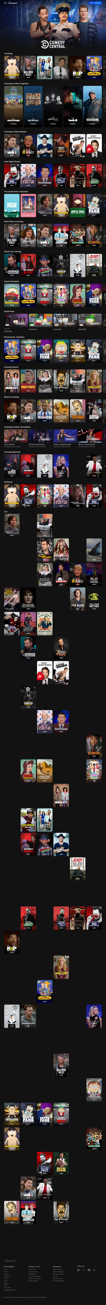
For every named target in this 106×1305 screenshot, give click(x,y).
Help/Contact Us (57, 1269)
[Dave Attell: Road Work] (94, 721)
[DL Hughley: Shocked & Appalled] (12, 721)
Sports (6, 1281)
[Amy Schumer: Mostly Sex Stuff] (61, 550)
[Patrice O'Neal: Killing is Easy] (77, 1041)
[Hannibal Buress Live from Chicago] (94, 795)
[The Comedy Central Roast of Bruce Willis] (77, 648)
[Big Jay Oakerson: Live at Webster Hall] (94, 574)
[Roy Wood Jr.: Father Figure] (12, 1090)
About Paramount (58, 1278)
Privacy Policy (32, 1274)
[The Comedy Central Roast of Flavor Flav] (28, 672)
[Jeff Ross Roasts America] (77, 844)
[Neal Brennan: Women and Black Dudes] (44, 1016)
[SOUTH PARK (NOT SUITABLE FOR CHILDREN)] (44, 1114)
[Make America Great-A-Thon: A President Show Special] (77, 967)
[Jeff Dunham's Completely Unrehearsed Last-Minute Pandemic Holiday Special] (44, 844)
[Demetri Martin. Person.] (28, 746)
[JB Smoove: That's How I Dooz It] (77, 820)
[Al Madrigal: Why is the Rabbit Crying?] (61, 525)
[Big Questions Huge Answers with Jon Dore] (12, 599)
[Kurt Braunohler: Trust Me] (77, 942)
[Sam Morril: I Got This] (77, 1114)
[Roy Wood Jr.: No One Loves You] (44, 1090)
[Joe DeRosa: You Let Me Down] (12, 893)
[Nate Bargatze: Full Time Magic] (12, 1016)
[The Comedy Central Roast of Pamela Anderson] (77, 672)
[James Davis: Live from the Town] (94, 820)
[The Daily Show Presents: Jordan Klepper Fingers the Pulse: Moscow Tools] (77, 918)
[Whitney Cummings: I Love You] (94, 1212)
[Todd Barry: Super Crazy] (12, 1188)
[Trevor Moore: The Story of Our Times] (77, 1188)
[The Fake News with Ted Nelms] (28, 795)
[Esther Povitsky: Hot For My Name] (77, 771)
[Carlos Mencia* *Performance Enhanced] (12, 623)
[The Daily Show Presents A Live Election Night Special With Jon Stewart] (44, 721)
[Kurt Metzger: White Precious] (94, 942)
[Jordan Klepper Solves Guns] (12, 918)
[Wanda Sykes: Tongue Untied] (77, 1212)
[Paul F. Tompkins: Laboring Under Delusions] (94, 1041)
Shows (6, 1271)
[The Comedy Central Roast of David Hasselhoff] (12, 672)
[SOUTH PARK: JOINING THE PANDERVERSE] (28, 1114)
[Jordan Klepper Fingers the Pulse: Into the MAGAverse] (61, 918)
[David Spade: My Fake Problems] (12, 746)
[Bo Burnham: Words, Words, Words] (28, 599)
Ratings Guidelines (58, 1274)
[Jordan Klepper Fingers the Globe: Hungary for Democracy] (28, 918)
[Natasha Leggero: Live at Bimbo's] (94, 991)
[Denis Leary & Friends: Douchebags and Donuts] (61, 746)
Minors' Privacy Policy (35, 1278)
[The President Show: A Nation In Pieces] (44, 1065)
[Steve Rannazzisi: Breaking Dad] (28, 1139)
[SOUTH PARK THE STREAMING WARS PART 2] (12, 1114)
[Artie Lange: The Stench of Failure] (28, 574)
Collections (7, 1276)
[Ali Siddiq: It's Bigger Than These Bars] (77, 525)
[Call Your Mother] (94, 599)
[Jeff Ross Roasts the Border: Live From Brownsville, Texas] (28, 869)
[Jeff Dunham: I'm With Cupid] (28, 844)
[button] (5, 3)
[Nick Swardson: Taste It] (77, 1016)
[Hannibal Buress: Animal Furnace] (77, 795)
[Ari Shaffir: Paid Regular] (12, 574)
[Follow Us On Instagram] (94, 1270)
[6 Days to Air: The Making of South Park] (12, 525)
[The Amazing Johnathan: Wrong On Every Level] (94, 525)
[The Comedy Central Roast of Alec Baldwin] (44, 648)
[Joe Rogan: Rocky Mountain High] (44, 893)
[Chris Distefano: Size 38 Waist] (77, 623)
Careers (55, 1276)
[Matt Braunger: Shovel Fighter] (12, 991)
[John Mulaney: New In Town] (61, 893)
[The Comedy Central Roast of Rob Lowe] (94, 672)
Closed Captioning (58, 1271)
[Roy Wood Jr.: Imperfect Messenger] (28, 1090)
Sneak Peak (7, 1287)
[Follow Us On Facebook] (78, 1270)
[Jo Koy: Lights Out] (94, 869)
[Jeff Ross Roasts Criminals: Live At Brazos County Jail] (12, 869)
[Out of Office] (44, 1041)
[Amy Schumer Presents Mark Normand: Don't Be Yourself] (12, 550)
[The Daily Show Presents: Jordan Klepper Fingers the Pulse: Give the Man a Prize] (44, 1163)
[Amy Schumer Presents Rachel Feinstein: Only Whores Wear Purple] (28, 550)
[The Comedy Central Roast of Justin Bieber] (61, 672)
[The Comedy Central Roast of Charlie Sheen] (94, 648)
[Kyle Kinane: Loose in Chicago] (28, 967)
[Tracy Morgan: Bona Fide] (44, 1188)
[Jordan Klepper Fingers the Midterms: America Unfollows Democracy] (44, 918)
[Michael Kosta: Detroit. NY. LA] (28, 991)
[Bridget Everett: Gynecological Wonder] (44, 599)
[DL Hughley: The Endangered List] (28, 721)
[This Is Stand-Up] (77, 1163)
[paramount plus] (12, 3)
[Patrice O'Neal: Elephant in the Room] (61, 1041)
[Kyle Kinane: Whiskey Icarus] (44, 967)
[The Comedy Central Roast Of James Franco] (44, 672)
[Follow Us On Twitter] (83, 1270)
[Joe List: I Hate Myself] (28, 893)
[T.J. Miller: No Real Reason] (77, 1139)
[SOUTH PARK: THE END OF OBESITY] (61, 1114)
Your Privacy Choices (35, 1276)
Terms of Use (32, 1269)
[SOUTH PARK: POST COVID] (94, 1090)
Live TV (6, 1278)
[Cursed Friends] (94, 697)
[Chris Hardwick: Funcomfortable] (94, 623)
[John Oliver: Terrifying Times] (94, 893)
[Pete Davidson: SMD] (12, 1065)
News (5, 1285)
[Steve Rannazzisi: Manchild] (44, 1139)
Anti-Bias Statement (58, 1281)
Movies (6, 1274)
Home (6, 1269)
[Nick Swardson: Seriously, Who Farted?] (61, 1016)
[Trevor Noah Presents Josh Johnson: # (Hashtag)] (94, 1188)
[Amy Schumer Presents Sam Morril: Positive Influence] (44, 550)
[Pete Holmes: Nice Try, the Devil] (28, 1065)
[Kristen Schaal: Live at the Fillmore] (44, 942)
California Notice (33, 1281)
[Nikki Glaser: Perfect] (94, 1016)
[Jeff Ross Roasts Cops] (94, 844)
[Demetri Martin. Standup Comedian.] (44, 746)
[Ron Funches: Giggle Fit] (94, 1065)
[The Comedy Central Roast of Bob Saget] (61, 648)
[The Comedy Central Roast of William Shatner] (12, 697)
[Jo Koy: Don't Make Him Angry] (77, 869)
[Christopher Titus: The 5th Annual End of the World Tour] (12, 648)
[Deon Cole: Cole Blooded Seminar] (77, 746)
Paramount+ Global (9, 1290)
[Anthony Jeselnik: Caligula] (94, 550)
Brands (6, 1283)
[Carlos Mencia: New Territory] (28, 623)
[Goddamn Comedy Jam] (44, 795)
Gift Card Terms (33, 1271)
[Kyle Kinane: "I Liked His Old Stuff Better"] (12, 967)
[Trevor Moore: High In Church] (61, 1188)
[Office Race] (28, 1041)
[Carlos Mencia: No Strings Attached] (44, 623)
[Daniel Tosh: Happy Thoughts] (77, 721)
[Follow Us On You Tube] (89, 1270)
